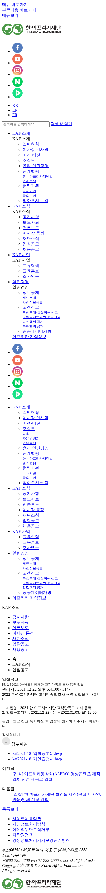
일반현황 (31, 144)
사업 (21, 531)
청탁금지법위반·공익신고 (41, 317)
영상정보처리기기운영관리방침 (41, 840)
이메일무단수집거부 (30, 829)
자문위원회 (31, 438)
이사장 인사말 (35, 149)
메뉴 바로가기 (15, 4)
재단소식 (31, 238)
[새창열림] (17, 51)
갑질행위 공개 (33, 322)
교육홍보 (31, 271)
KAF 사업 (21, 254)
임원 (26, 434)
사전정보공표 (33, 302)
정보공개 (31, 292)
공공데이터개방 (37, 331)
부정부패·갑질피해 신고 (40, 312)
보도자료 (31, 222)
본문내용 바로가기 (19, 10)
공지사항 (31, 217)
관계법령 (31, 171)
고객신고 (31, 307)
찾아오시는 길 (35, 200)
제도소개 (29, 298)
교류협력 (31, 265)
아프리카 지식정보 (29, 336)
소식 (21, 488)
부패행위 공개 (33, 326)
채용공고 (31, 249)
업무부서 (29, 443)
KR (15, 105)
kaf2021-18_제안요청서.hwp (37, 759)
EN (15, 110)
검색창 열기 (61, 124)
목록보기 (10, 809)
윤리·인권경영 (36, 166)
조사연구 (31, 276)
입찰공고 (31, 244)
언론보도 (31, 227)
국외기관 (29, 196)
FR (14, 115)
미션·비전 (31, 155)
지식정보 (29, 598)
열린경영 (20, 282)
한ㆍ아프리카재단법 (38, 176)
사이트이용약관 (26, 818)
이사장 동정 (33, 233)
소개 (21, 407)
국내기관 (29, 191)
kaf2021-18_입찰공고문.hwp (37, 753)
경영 (20, 553)
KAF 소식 (21, 206)
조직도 (29, 160)
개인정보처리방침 (28, 824)
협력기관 (31, 186)
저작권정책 (22, 835)
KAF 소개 (21, 133)
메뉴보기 (10, 15)
